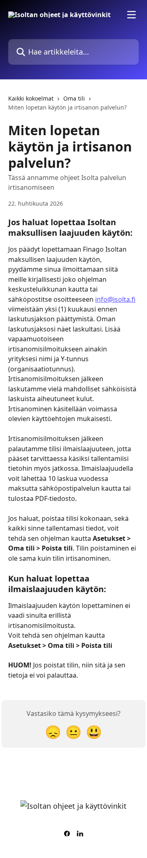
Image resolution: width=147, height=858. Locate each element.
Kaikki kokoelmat (30, 98)
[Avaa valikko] (131, 15)
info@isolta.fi (115, 299)
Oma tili (74, 98)
